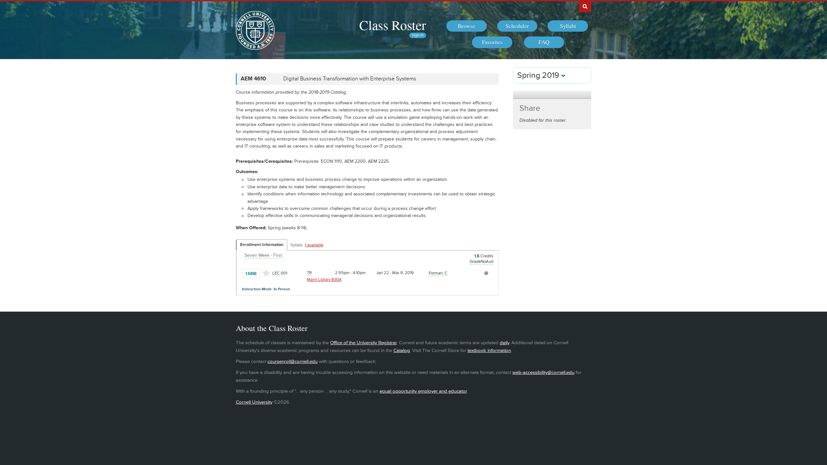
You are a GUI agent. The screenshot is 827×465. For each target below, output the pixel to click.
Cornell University (254, 402)
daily (504, 343)
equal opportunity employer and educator (423, 391)
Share (529, 108)
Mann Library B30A (324, 279)
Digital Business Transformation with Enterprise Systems (349, 79)
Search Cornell (585, 6)
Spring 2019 (539, 75)
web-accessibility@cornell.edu (543, 372)
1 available (314, 245)
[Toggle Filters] (552, 95)
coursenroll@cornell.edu (292, 361)
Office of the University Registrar (363, 343)
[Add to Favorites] (266, 272)
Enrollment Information (262, 244)
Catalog (401, 350)
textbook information (489, 350)
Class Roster (392, 25)
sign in (418, 35)
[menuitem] (466, 26)
